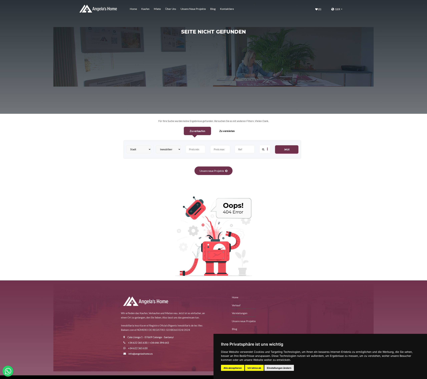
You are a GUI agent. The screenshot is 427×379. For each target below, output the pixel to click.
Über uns (170, 8)
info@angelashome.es (140, 353)
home (133, 8)
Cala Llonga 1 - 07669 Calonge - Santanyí (150, 337)
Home (235, 297)
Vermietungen (239, 313)
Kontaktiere (227, 8)
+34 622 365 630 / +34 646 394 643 (148, 342)
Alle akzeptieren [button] (233, 367)
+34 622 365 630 (138, 348)
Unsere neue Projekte (193, 8)
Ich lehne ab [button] (254, 367)
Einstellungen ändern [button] (279, 367)
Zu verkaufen (197, 130)
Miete (157, 8)
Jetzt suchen (287, 151)
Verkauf (236, 305)
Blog (213, 8)
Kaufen (145, 8)
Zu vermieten (227, 130)
